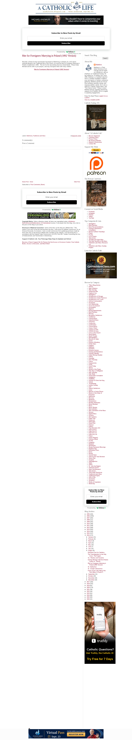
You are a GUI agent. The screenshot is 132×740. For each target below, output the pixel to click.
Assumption (92, 307)
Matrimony (29, 135)
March (90, 541)
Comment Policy (94, 137)
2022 (88, 591)
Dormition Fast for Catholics (96, 552)
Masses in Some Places (96, 391)
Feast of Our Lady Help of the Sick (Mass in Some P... (97, 571)
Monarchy (92, 399)
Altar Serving (92, 290)
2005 (88, 514)
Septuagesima (93, 461)
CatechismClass (93, 320)
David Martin (92, 334)
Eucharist (91, 348)
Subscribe (66, 43)
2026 (88, 599)
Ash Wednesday (93, 304)
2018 (88, 583)
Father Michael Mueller (95, 355)
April (89, 543)
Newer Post (25, 181)
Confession (92, 323)
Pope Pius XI (93, 433)
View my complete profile (92, 100)
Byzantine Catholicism (95, 315)
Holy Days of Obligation (96, 371)
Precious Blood (93, 439)
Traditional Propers (94, 475)
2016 (88, 535)
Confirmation (92, 325)
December (91, 580)
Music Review (93, 407)
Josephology (92, 383)
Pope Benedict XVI (94, 428)
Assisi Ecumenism (94, 306)
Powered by (61, 52)
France (91, 361)
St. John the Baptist (95, 466)
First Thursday (93, 360)
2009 (88, 522)
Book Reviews (93, 225)
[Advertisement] (93, 695)
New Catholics (93, 409)
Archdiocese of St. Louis (96, 299)
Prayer (91, 233)
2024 (88, 595)
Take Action (92, 238)
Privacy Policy (93, 139)
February (91, 539)
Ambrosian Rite (93, 291)
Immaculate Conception (96, 375)
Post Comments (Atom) (38, 184)
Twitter (91, 216)
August (90, 550)
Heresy (91, 368)
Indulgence (92, 377)
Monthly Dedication (94, 402)
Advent (91, 286)
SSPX (90, 464)
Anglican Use (93, 293)
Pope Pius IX (93, 431)
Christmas (92, 321)
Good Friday (92, 366)
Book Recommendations (96, 227)
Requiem (91, 444)
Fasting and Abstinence (96, 352)
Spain (90, 463)
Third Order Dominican (95, 472)
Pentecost (92, 420)
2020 (88, 587)
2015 (88, 533)
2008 (88, 520)
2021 (88, 589)
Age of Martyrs (93, 288)
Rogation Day (93, 448)
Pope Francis (93, 429)
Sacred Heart (93, 455)
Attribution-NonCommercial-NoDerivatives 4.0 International (48, 222)
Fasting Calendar (94, 353)
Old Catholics (93, 417)
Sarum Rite (92, 458)
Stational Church (94, 467)
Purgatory (91, 442)
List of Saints (93, 236)
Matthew (99, 65)
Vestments (92, 479)
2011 (88, 525)
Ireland (91, 382)
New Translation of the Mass (97, 410)
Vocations (92, 480)
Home (31, 181)
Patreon (91, 215)
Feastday (91, 358)
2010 (88, 523)
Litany (90, 390)
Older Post (77, 181)
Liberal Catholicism (94, 388)
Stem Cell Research (95, 469)
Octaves (91, 415)
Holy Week (92, 374)
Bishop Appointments (95, 310)
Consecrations (93, 326)
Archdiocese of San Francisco (98, 298)
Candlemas (92, 317)
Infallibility (92, 379)
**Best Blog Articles (94, 285)
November (91, 578)
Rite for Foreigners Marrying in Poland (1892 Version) (49, 55)
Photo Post (92, 423)
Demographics (93, 337)
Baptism (91, 309)
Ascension (92, 302)
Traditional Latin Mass (39, 135)
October (90, 576)
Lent (90, 387)
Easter (91, 341)
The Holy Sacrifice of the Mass (98, 241)
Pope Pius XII (93, 434)
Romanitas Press (94, 450)
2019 (88, 585)
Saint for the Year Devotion (97, 456)
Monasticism (92, 401)
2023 (88, 593)
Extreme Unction (94, 350)
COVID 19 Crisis (94, 331)
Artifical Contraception (95, 301)
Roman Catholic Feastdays (97, 231)
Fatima (91, 356)
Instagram (92, 213)
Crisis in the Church (94, 333)
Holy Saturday (93, 372)
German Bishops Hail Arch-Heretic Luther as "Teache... (98, 560)
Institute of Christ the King (96, 380)
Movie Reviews (93, 404)
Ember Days (92, 344)
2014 (88, 531)
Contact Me (92, 144)
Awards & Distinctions (95, 142)
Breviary (91, 313)
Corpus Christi (93, 328)
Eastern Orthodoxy (94, 342)
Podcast (91, 425)
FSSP (90, 364)
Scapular (91, 460)
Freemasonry (93, 363)
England (91, 345)
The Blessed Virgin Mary (96, 239)
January (90, 537)
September (91, 574)
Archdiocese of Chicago (96, 296)
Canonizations (93, 318)
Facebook (92, 211)
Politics (91, 426)
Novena (91, 412)
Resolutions (92, 445)
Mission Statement (94, 136)
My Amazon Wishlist (95, 140)
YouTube (91, 218)
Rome (90, 452)
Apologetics (92, 224)
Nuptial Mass (93, 413)
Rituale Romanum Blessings (97, 447)
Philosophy (92, 421)
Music (90, 406)
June (90, 546)
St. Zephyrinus (92, 567)
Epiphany (91, 347)
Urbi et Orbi (92, 477)
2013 (88, 529)
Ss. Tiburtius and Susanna (96, 558)
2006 (88, 516)
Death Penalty (93, 336)
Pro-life (91, 235)
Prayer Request (93, 437)
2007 (88, 518)
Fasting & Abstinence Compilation (95, 229)
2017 (88, 582)
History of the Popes (95, 369)
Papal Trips (92, 418)
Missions (91, 398)
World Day (92, 483)
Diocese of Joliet (94, 339)
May (89, 545)
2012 (88, 527)
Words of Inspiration (95, 482)
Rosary (91, 453)
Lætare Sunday (93, 385)
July (89, 548)
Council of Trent (93, 329)
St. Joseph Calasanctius (95, 568)
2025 (88, 597)
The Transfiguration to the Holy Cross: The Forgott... (97, 555)
